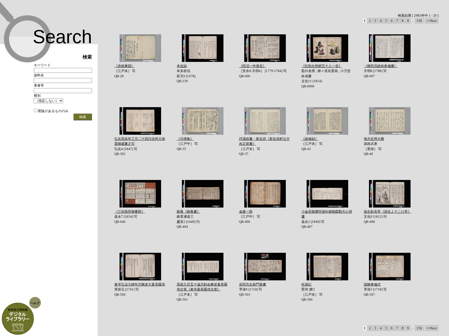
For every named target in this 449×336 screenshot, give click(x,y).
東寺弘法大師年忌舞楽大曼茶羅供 (139, 284)
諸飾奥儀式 (372, 284)
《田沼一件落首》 (252, 66)
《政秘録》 (309, 139)
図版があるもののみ (52, 111)
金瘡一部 (246, 212)
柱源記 (306, 284)
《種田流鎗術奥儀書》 (381, 66)
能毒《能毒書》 (188, 212)
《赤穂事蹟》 (124, 66)
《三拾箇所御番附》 (129, 212)
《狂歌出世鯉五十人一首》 (321, 66)
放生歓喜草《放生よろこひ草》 (387, 212)
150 (419, 21)
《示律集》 (185, 139)
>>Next (431, 21)
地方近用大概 (374, 139)
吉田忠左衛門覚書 (252, 284)
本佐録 (182, 66)
